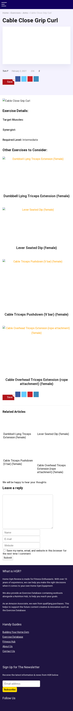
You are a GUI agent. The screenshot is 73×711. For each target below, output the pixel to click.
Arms (25, 12)
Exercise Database (13, 637)
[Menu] (4, 4)
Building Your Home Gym (16, 632)
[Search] (68, 4)
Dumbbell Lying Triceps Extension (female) (37, 196)
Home (6, 12)
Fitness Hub (9, 641)
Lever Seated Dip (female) (36, 248)
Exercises (16, 12)
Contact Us (9, 651)
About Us (8, 646)
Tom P (5, 71)
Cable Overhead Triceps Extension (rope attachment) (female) (36, 382)
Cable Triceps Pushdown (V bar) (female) (36, 314)
